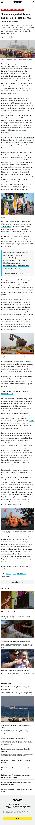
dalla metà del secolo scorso (10, 445)
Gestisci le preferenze (11, 806)
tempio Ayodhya (6, 576)
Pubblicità (18, 804)
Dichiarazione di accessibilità (17, 808)
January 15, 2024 (25, 273)
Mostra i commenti (17, 582)
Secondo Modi (6, 226)
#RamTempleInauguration (11, 263)
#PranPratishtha (23, 265)
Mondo (3, 6)
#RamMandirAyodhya (10, 260)
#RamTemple (22, 260)
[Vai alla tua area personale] (33, 2)
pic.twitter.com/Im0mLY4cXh (13, 268)
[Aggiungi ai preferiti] (11, 36)
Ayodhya (8, 573)
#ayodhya (12, 258)
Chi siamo (11, 804)
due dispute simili (11, 537)
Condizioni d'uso (25, 806)
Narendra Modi (21, 573)
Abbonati (17, 818)
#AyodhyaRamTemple (10, 265)
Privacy (25, 804)
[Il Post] (17, 1)
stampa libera (24, 366)
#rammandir (20, 258)
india (14, 573)
